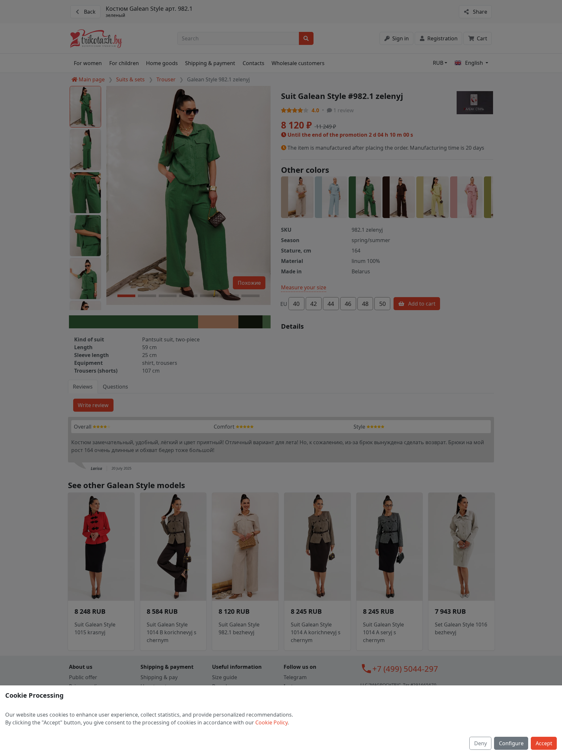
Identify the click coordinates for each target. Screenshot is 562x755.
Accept (544, 743)
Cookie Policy (271, 722)
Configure (511, 743)
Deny (480, 743)
